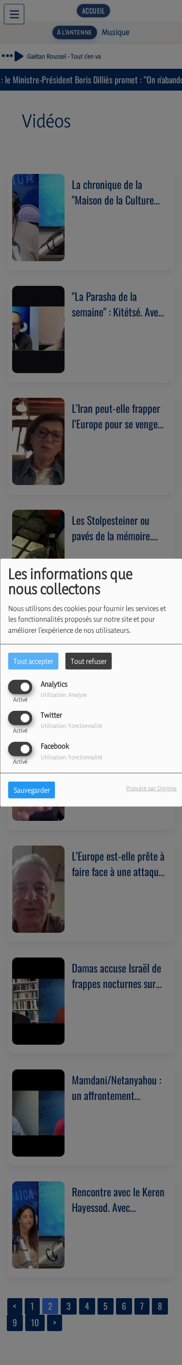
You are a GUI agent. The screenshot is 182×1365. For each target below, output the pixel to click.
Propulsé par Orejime (151, 788)
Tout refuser (89, 660)
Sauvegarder (32, 790)
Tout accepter (33, 660)
